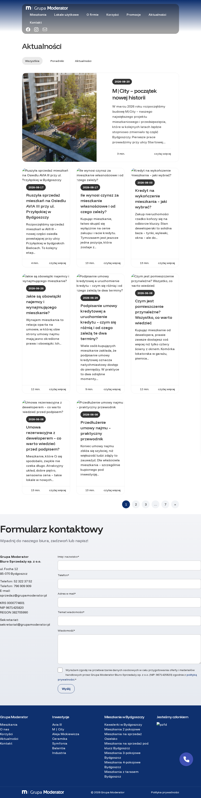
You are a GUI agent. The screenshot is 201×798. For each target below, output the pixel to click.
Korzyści (112, 15)
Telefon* (63, 575)
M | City (58, 729)
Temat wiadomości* (71, 612)
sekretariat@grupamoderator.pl (25, 624)
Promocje (134, 15)
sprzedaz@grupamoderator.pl (23, 595)
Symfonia (59, 743)
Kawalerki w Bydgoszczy (123, 724)
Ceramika (59, 739)
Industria (59, 753)
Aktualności (157, 15)
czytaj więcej (162, 153)
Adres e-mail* (67, 593)
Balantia (58, 748)
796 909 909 (22, 586)
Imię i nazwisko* (68, 556)
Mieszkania (38, 15)
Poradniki (57, 61)
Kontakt (36, 22)
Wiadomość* (66, 630)
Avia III (57, 724)
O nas (4, 729)
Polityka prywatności (165, 792)
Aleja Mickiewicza (65, 734)
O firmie (93, 15)
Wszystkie (32, 61)
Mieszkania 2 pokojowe (122, 729)
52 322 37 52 (23, 581)
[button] (186, 759)
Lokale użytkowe (66, 15)
